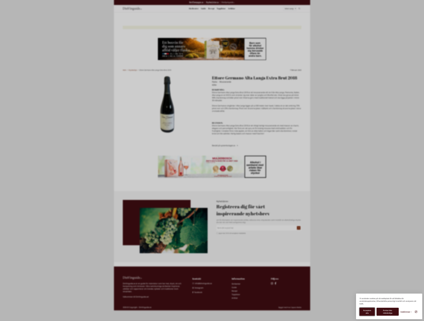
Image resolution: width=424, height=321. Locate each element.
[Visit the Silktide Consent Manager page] (416, 311)
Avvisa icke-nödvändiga (387, 311)
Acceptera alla (367, 311)
